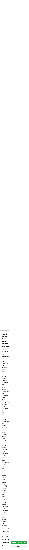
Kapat (18, 546)
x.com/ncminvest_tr (7, 536)
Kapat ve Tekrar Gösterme (19, 542)
